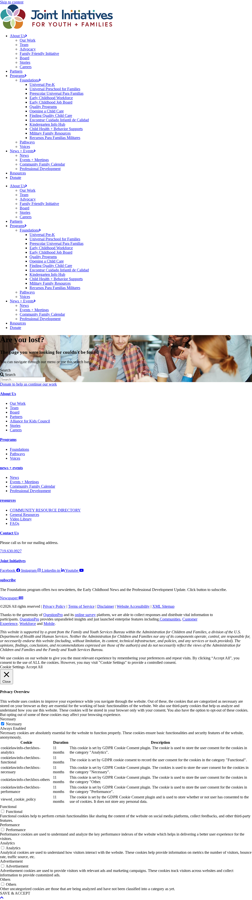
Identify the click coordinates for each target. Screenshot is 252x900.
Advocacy (28, 49)
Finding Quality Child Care (51, 115)
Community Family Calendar (42, 164)
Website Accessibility (133, 606)
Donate (15, 177)
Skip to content (11, 2)
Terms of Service (81, 606)
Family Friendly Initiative (39, 53)
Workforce (27, 623)
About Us (17, 36)
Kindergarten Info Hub (47, 124)
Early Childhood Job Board (51, 102)
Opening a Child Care (47, 111)
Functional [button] (8, 807)
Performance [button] (10, 825)
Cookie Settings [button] (12, 667)
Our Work (27, 40)
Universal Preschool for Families (55, 89)
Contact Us (9, 533)
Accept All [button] (34, 667)
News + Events (22, 151)
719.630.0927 (11, 551)
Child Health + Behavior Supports (56, 129)
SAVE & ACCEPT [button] (15, 893)
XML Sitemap (163, 606)
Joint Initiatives (13, 561)
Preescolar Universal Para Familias (56, 93)
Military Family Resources (50, 133)
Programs (17, 76)
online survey (85, 615)
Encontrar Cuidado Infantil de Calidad (59, 120)
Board (24, 58)
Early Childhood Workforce (51, 98)
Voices (25, 146)
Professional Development (40, 169)
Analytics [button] (7, 843)
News (24, 155)
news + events (11, 468)
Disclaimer (105, 606)
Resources (18, 173)
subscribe (8, 580)
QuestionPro (53, 615)
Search (5, 370)
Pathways (27, 142)
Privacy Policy (54, 606)
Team (24, 45)
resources (8, 500)
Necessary (14, 724)
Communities (169, 619)
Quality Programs (43, 107)
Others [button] (5, 879)
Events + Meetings (34, 160)
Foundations (29, 80)
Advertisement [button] (11, 861)
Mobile (49, 623)
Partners (16, 71)
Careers (26, 67)
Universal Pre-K (42, 84)
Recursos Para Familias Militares (55, 138)
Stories (25, 62)
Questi (25, 619)
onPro (34, 619)
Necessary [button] (8, 719)
